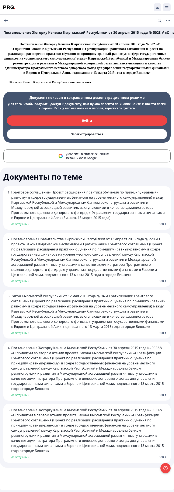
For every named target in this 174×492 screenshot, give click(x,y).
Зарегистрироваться (87, 134)
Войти (87, 120)
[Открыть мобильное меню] (167, 7)
